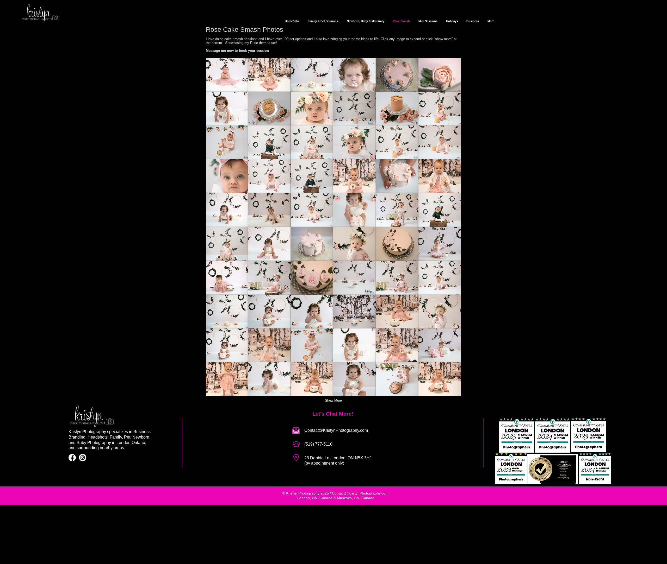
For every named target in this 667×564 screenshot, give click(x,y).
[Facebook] (72, 457)
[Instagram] (82, 457)
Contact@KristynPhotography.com (360, 493)
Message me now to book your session (237, 51)
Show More (333, 400)
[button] (227, 75)
